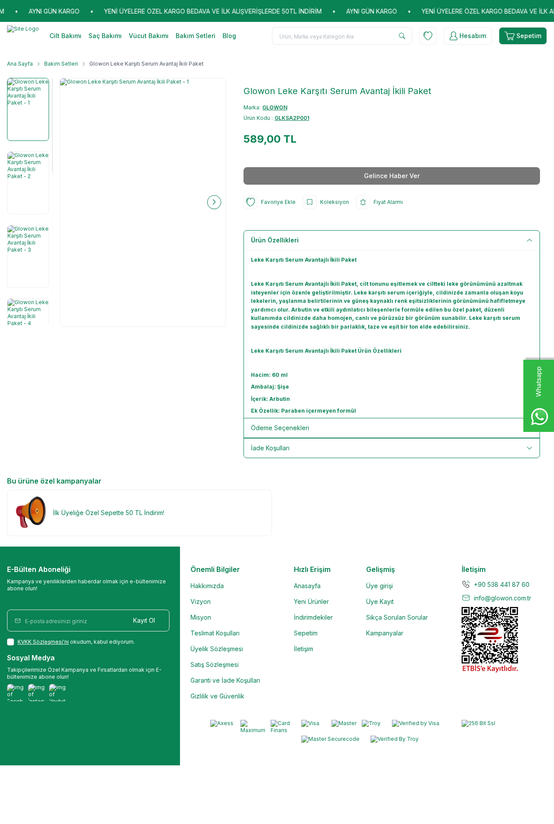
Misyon (201, 617)
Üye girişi (379, 585)
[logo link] (23, 35)
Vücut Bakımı (149, 35)
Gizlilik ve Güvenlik (217, 696)
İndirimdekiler (313, 617)
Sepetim (306, 633)
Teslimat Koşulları (215, 633)
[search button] (402, 36)
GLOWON (274, 107)
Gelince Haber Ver (392, 175)
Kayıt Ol (144, 620)
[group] (143, 202)
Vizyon (201, 601)
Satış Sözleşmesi (215, 664)
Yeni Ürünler (311, 601)
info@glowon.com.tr (502, 598)
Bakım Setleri (195, 35)
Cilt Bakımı (65, 35)
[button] (71, 202)
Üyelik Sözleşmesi (217, 648)
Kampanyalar (384, 633)
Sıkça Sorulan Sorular (397, 617)
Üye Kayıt (380, 601)
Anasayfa (307, 585)
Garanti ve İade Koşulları (225, 680)
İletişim (303, 648)
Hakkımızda (207, 585)
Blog (229, 35)
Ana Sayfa (20, 63)
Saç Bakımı (105, 35)
